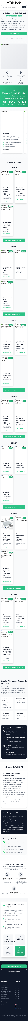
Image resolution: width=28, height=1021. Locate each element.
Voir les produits (13, 33)
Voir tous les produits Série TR (12, 314)
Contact (3, 1004)
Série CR (17, 994)
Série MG (17, 990)
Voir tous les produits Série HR (13, 240)
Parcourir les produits (13, 966)
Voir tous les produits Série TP (12, 667)
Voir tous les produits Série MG (13, 390)
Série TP (17, 998)
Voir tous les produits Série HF (12, 436)
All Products (18, 984)
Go (24, 7)
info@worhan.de (5, 998)
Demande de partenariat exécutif (14, 38)
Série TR (17, 988)
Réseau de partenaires (14, 971)
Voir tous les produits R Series (13, 588)
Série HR (17, 986)
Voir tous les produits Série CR (13, 507)
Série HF (17, 992)
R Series (17, 996)
